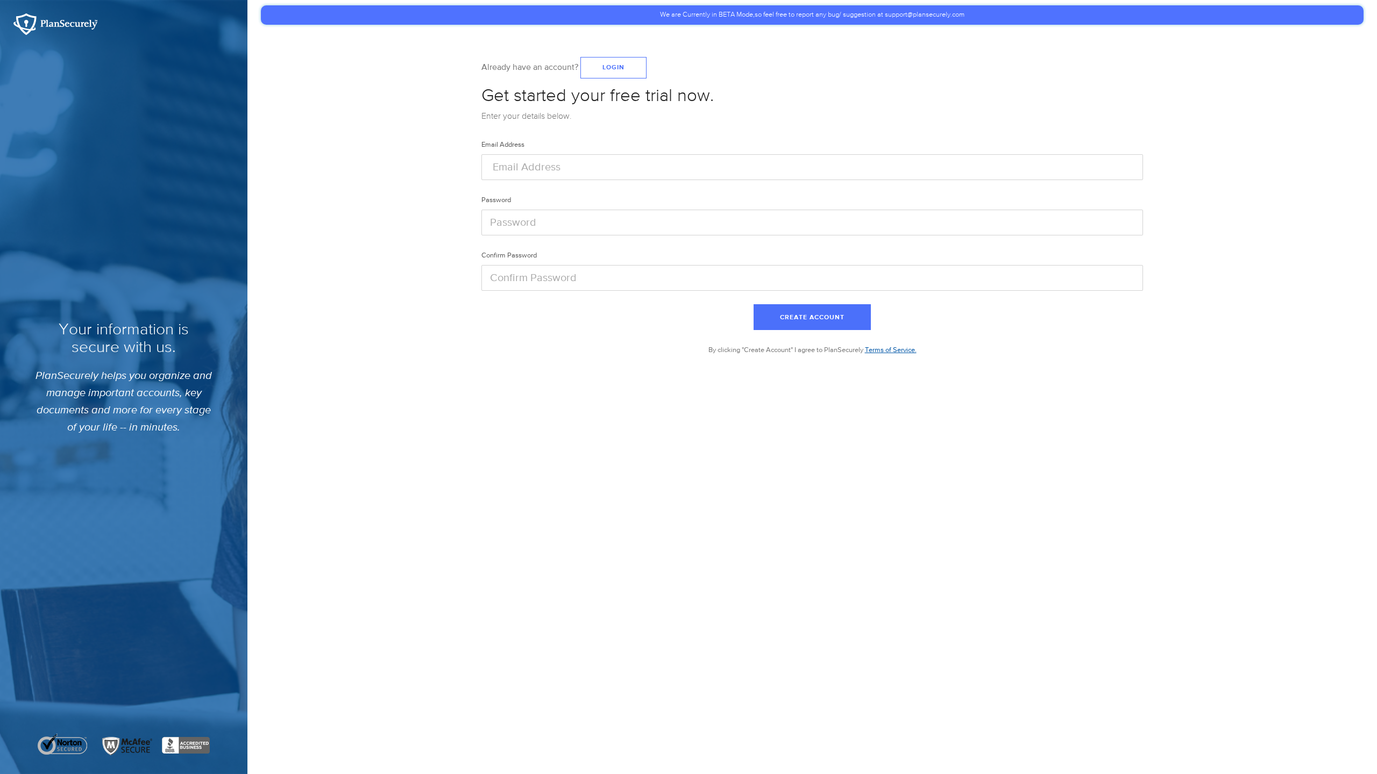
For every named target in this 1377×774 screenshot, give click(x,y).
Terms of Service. (891, 350)
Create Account (812, 317)
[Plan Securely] (55, 23)
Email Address (502, 144)
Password (496, 200)
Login (613, 67)
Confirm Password (509, 255)
